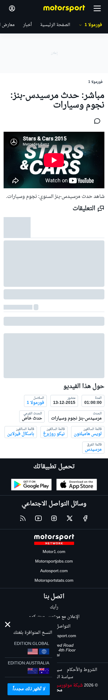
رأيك (54, 607)
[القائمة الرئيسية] (97, 8)
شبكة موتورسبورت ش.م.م (59, 685)
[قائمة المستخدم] (12, 8)
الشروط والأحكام (82, 670)
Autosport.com (54, 571)
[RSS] (23, 518)
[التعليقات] (95, 121)
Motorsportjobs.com (54, 561)
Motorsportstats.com (54, 581)
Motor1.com (54, 552)
